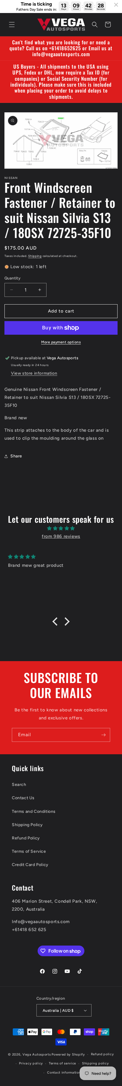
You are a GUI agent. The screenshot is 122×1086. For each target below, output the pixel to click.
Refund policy (102, 1054)
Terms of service (62, 1063)
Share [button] (16, 456)
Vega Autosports (37, 1054)
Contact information (64, 1072)
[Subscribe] (103, 735)
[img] (61, 528)
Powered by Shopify (68, 1054)
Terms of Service (29, 851)
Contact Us (23, 797)
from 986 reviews (61, 536)
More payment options (61, 342)
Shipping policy (95, 1063)
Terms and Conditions (34, 811)
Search (19, 784)
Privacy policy (31, 1063)
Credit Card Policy (30, 864)
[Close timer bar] (116, 4)
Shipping (35, 256)
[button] (11, 24)
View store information (34, 373)
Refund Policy (26, 838)
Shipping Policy (27, 824)
